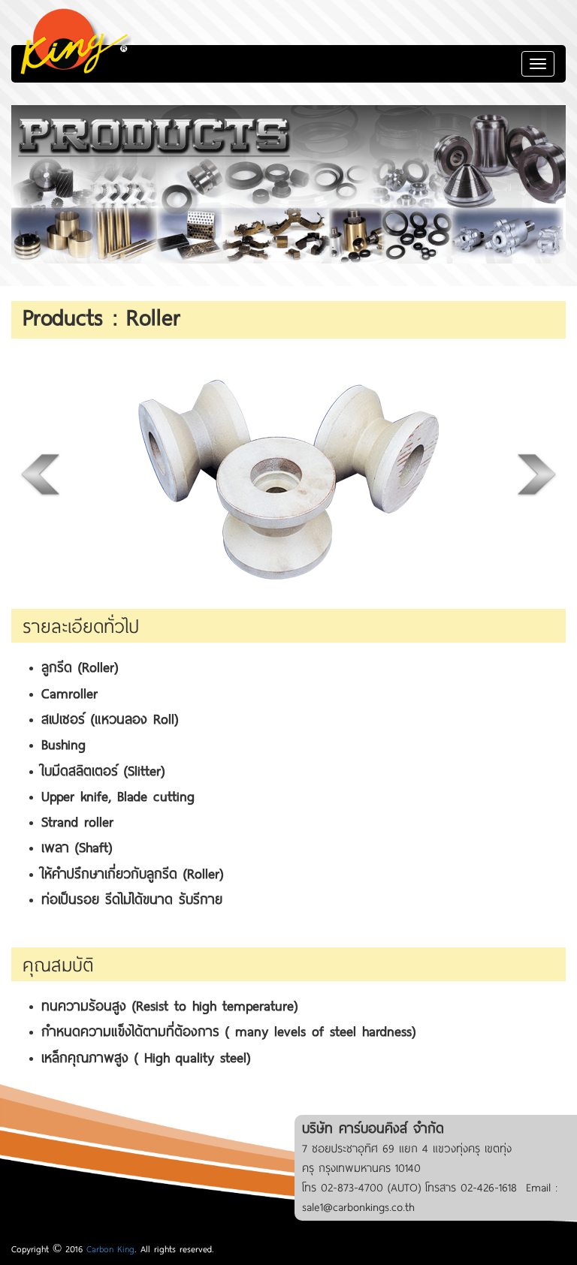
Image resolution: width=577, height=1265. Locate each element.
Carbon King (110, 1248)
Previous (41, 474)
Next (536, 474)
